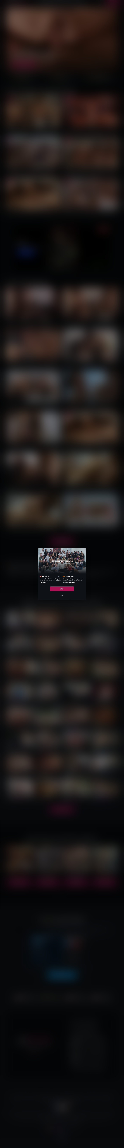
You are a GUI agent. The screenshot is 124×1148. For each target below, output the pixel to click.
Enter (62, 589)
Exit (62, 595)
